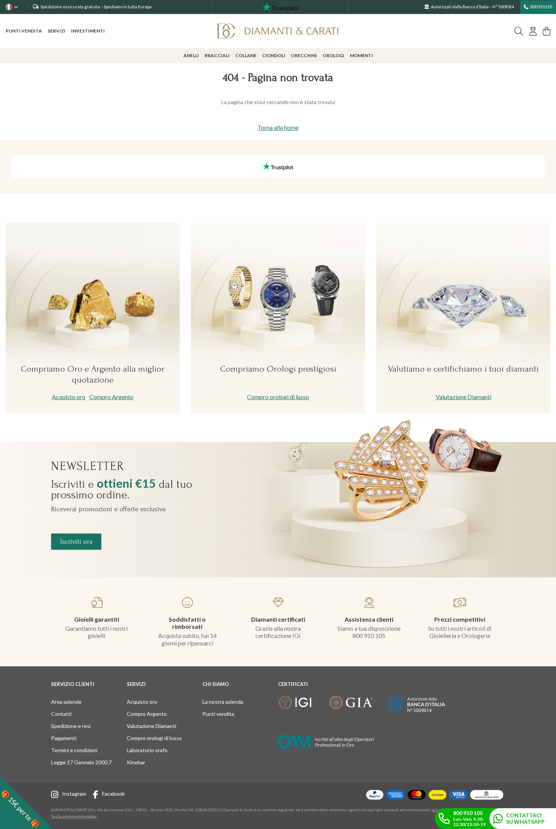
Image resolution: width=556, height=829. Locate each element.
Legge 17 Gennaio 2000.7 (81, 762)
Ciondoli (273, 55)
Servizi (56, 31)
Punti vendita (24, 31)
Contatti (61, 714)
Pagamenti (63, 738)
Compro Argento (111, 396)
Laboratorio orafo (147, 750)
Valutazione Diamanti (463, 396)
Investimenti (88, 31)
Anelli (191, 55)
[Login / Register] (533, 31)
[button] (26, 802)
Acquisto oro (68, 396)
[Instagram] (56, 795)
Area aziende (66, 701)
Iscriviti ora (76, 541)
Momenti (361, 55)
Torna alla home (278, 127)
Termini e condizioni (74, 750)
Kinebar (136, 762)
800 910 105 (541, 6)
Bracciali (217, 55)
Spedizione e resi (71, 726)
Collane (245, 55)
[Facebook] (97, 795)
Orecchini (304, 55)
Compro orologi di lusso (278, 396)
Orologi (333, 55)
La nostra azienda (222, 701)
